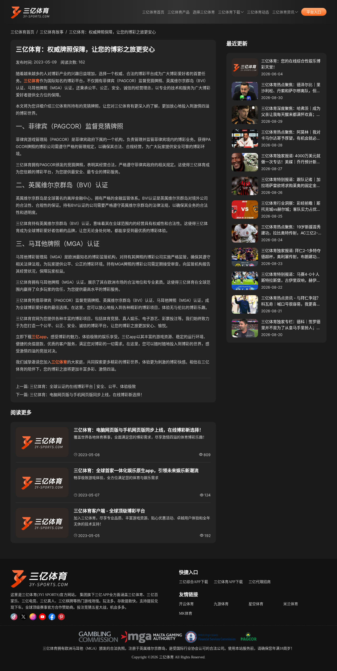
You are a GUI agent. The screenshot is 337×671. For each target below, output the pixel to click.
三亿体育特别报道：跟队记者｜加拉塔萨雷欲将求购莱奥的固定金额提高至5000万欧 (290, 183)
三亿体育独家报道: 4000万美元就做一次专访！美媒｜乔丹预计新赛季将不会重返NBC (290, 159)
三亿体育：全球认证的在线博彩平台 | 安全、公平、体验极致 (83, 386)
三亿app (39, 336)
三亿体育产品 (178, 12)
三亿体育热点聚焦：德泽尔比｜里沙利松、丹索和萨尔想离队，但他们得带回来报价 (290, 88)
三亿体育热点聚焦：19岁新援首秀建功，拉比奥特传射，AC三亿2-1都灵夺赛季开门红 (291, 230)
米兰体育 (290, 604)
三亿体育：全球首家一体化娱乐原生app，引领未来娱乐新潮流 (136, 470)
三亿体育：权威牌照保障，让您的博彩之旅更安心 (112, 31)
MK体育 (185, 613)
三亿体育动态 (258, 12)
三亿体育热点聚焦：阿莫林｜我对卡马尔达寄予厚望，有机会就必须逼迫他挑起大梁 (290, 135)
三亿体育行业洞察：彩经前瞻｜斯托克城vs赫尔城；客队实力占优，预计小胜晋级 (291, 206)
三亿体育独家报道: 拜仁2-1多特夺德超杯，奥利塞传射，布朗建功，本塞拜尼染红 (291, 254)
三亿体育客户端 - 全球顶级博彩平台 (109, 511)
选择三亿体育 (204, 12)
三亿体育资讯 (283, 12)
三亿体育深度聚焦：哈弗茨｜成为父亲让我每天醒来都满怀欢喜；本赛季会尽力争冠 (290, 111)
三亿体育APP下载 (228, 582)
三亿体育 (31, 80)
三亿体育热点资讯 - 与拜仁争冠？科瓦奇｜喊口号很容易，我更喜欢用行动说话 (290, 301)
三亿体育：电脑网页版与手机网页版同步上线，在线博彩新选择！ (87, 394)
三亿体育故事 (51, 31)
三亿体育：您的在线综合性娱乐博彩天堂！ (290, 64)
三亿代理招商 (260, 582)
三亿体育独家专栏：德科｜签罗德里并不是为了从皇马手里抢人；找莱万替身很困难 (290, 325)
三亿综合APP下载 (193, 582)
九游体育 (221, 604)
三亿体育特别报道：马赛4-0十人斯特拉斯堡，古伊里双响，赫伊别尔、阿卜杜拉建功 (290, 277)
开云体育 (186, 604)
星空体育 (256, 604)
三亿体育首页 (153, 12)
